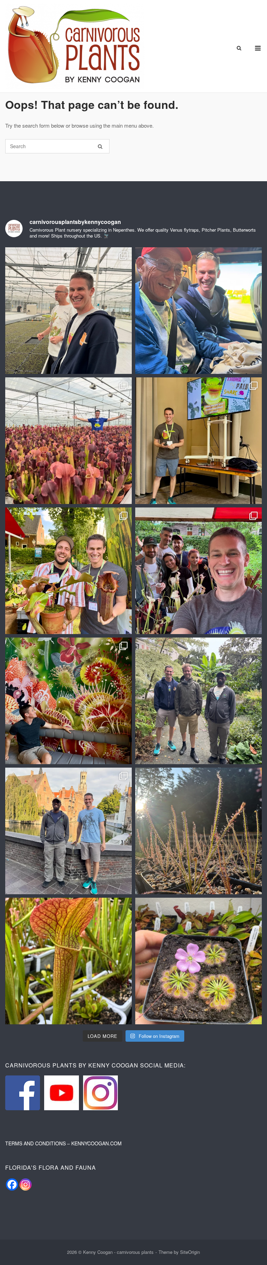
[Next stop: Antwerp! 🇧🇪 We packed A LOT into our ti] (198, 701)
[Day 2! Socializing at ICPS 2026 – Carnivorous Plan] (68, 570)
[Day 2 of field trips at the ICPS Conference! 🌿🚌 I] (198, 310)
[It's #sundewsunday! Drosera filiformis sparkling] (198, 831)
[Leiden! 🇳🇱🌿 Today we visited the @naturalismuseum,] (68, 701)
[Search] (100, 146)
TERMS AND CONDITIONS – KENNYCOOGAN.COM (63, 1143)
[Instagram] (25, 1184)
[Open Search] (239, 48)
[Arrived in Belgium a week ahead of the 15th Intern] (68, 831)
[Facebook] (12, 1184)
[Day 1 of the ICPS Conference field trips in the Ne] (68, 440)
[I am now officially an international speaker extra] (198, 440)
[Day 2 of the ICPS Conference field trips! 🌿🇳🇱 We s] (68, 310)
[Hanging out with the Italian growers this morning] (198, 570)
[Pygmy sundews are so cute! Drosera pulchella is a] (198, 961)
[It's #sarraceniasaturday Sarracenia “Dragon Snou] (68, 961)
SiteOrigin (190, 1252)
